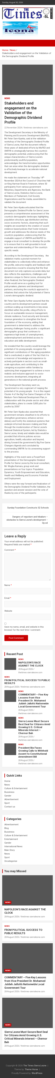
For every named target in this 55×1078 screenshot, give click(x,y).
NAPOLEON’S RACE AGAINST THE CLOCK (30, 664)
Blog (6, 828)
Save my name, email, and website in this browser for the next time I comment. (24, 628)
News (7, 98)
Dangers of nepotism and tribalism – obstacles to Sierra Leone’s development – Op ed (27, 519)
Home (7, 781)
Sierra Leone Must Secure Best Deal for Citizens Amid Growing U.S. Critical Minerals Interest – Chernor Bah (34, 727)
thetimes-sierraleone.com (36, 127)
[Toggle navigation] (6, 43)
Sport (7, 803)
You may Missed (15, 871)
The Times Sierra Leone (34, 1065)
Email (7, 598)
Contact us (9, 806)
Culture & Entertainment (15, 788)
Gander (7, 795)
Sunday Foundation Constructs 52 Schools (28, 507)
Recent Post (14, 654)
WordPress (37, 1073)
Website (8, 611)
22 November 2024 (13, 127)
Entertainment (11, 839)
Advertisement (11, 799)
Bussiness (9, 792)
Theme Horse (31, 1069)
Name (8, 585)
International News (13, 846)
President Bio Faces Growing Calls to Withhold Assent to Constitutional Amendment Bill (33, 752)
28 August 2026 (25, 669)
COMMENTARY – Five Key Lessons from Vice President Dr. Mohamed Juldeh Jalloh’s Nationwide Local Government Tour (33, 700)
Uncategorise (10, 861)
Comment (10, 550)
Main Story (9, 850)
